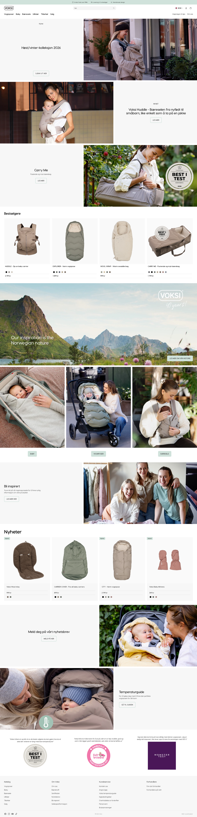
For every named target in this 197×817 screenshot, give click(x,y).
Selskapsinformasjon (59, 804)
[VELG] (47, 261)
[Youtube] (12, 814)
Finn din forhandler (154, 786)
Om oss (190, 14)
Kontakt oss (103, 786)
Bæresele (165, 454)
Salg (5, 804)
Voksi (100, 814)
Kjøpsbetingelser (105, 797)
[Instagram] (9, 814)
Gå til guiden (127, 705)
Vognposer (99, 454)
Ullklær (6, 797)
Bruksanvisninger (105, 807)
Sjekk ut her (41, 73)
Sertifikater (56, 793)
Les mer (156, 120)
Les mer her (12, 499)
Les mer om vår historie (180, 358)
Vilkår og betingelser (187, 814)
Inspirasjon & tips (179, 14)
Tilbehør (7, 800)
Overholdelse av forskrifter (109, 800)
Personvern (103, 804)
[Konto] (186, 8)
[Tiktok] (16, 814)
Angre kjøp (103, 790)
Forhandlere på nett (154, 790)
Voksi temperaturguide (107, 793)
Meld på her (49, 639)
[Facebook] (5, 814)
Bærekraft (55, 790)
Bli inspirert (56, 800)
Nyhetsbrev (56, 797)
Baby (32, 454)
